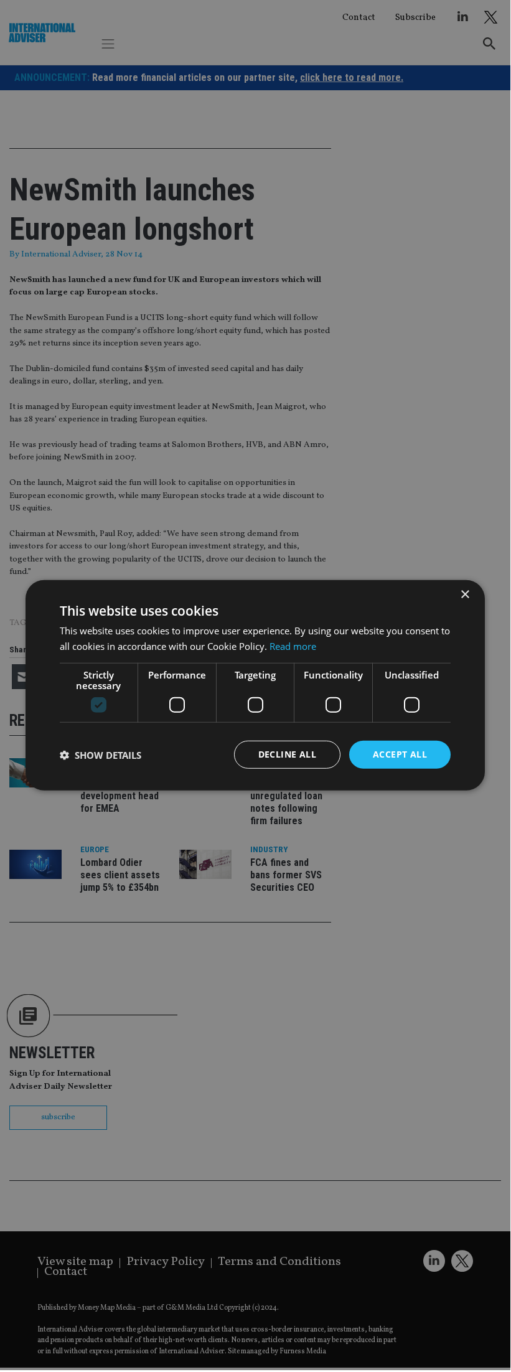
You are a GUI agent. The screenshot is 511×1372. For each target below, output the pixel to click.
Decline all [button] (287, 754)
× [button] (464, 594)
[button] (100, 754)
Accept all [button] (400, 754)
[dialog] (255, 685)
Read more (293, 645)
